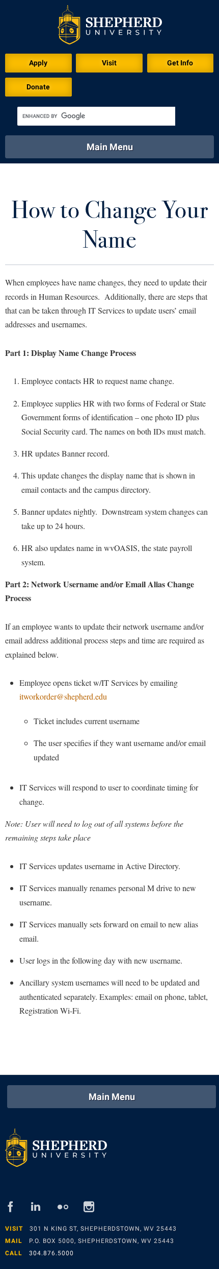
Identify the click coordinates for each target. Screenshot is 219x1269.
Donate (38, 87)
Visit (109, 63)
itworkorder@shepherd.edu (63, 696)
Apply (38, 63)
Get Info (180, 63)
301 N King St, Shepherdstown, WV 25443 (103, 1228)
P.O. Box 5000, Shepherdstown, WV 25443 (101, 1240)
